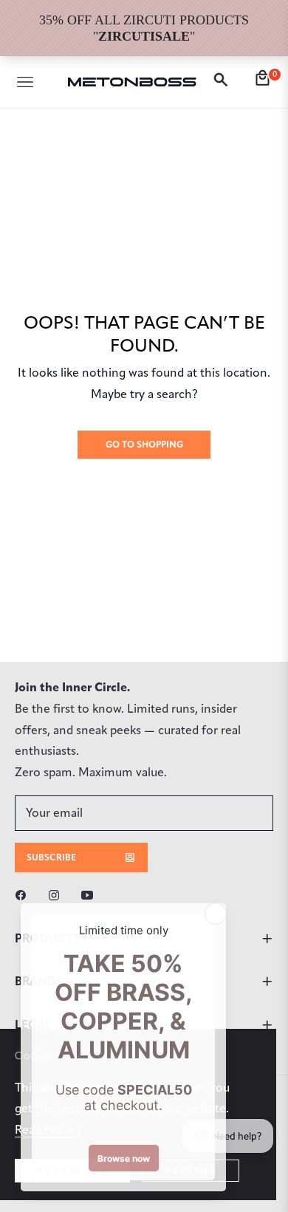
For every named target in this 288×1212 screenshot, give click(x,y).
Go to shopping (144, 444)
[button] (223, 82)
